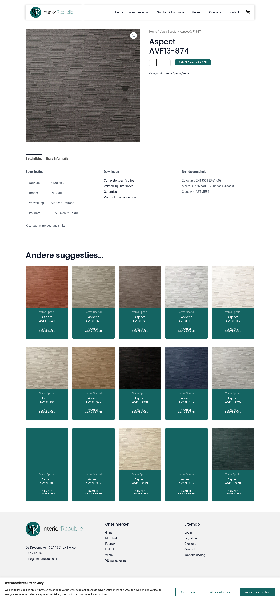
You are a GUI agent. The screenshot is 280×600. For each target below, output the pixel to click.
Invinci (109, 549)
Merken (197, 12)
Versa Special (168, 31)
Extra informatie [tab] (57, 158)
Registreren (191, 538)
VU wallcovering (116, 560)
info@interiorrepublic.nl (41, 559)
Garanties (110, 192)
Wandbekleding (139, 12)
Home (119, 12)
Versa (185, 73)
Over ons (215, 12)
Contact (234, 12)
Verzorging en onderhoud (121, 197)
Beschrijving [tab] (34, 158)
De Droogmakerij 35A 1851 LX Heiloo (51, 547)
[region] (140, 588)
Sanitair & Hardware (170, 12)
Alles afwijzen (221, 592)
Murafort (111, 538)
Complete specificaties (119, 180)
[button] (133, 35)
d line (108, 532)
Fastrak (110, 544)
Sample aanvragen (193, 62)
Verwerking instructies (118, 186)
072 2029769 (35, 553)
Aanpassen (189, 592)
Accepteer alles (257, 592)
